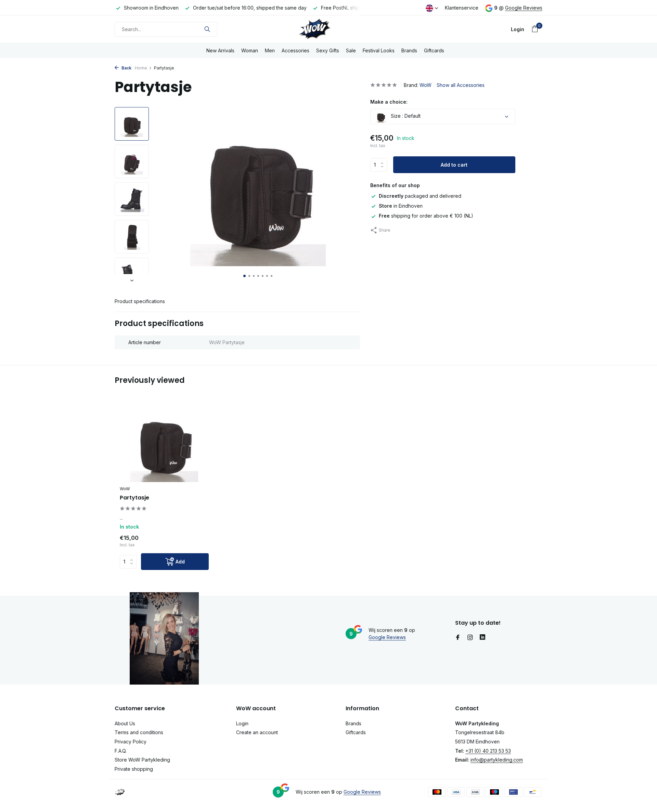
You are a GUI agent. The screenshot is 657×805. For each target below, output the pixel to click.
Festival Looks (379, 50)
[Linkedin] (482, 638)
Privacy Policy (130, 741)
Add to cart (454, 165)
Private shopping (134, 769)
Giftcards (434, 50)
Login (242, 723)
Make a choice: (389, 102)
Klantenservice (461, 8)
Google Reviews (523, 8)
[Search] (207, 29)
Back (125, 67)
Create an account (257, 732)
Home (141, 67)
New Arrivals (220, 50)
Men (270, 50)
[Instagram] (470, 638)
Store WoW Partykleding (142, 760)
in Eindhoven (401, 206)
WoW (425, 85)
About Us (125, 723)
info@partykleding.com (497, 760)
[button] (244, 276)
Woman (249, 50)
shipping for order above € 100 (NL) (426, 216)
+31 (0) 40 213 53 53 (488, 751)
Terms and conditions (139, 732)
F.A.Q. (121, 751)
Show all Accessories (461, 85)
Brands (409, 50)
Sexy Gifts (327, 50)
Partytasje (134, 498)
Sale (351, 50)
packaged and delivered (420, 196)
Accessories (295, 50)
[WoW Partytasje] (164, 442)
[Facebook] (458, 638)
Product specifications (140, 301)
